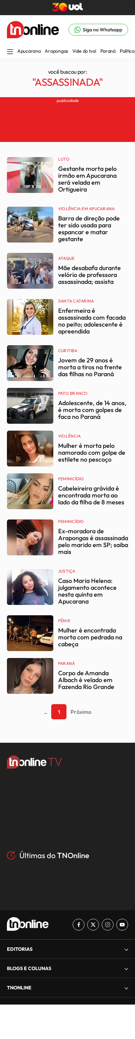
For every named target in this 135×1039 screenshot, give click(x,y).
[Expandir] (126, 987)
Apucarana (28, 51)
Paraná (108, 51)
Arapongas (56, 51)
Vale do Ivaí (84, 51)
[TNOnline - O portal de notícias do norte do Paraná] (33, 36)
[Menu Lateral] (10, 52)
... (45, 712)
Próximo (81, 712)
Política (127, 51)
